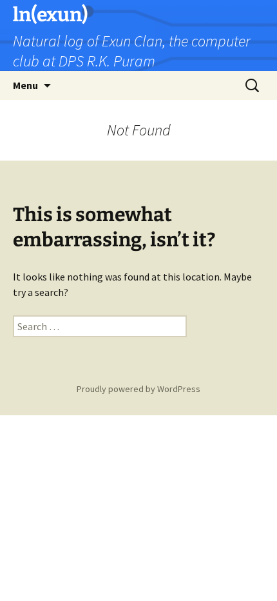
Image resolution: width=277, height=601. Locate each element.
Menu (25, 85)
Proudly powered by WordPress (138, 389)
